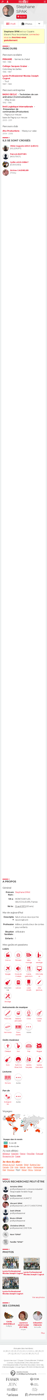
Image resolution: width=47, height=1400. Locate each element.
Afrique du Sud (8, 1165)
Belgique (6, 1154)
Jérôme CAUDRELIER (19, 170)
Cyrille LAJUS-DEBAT (19, 162)
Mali (4, 1170)
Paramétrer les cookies (27, 1365)
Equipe (21, 1360)
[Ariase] (12, 1394)
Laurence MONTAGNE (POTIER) (23, 1325)
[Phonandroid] (35, 1394)
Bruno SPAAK (16, 1218)
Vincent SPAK (16, 1203)
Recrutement (34, 1363)
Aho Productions (11, 131)
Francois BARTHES (18, 154)
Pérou (30, 1170)
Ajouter (23, 16)
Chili (11, 1167)
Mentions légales (8, 1367)
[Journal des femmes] (12, 1379)
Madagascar (38, 1167)
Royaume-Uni (8, 1156)
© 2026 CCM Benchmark (35, 1367)
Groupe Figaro (20, 1367)
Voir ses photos (38, 1297)
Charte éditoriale (30, 1360)
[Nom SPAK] (6, 1234)
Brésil (26, 1165)
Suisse (17, 1156)
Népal (24, 1170)
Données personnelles (11, 1365)
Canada (6, 1167)
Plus (42, 1333)
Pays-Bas (30, 1154)
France (22, 1154)
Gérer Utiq (39, 1365)
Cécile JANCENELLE (9, 1323)
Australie (19, 1165)
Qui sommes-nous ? (10, 1360)
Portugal (39, 1154)
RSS (27, 1363)
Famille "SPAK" (16, 1242)
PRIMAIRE (7, 59)
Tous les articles (19, 1363)
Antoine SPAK (16, 1187)
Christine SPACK (17, 1226)
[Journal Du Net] (12, 1384)
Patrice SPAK (16, 1196)
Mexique (10, 1170)
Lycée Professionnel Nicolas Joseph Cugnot (13, 1272)
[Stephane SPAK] (8, 10)
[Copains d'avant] (12, 1389)
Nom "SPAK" (15, 1234)
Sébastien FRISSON (37, 1324)
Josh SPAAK (15, 1211)
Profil (12, 24)
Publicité (40, 1360)
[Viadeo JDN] (35, 1389)
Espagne (15, 1154)
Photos (28, 24)
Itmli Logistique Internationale (18, 106)
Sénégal (37, 1170)
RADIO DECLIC (10, 94)
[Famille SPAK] (6, 1242)
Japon (29, 1167)
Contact (10, 1363)
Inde (16, 1167)
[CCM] (35, 1379)
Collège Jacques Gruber (15, 66)
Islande (23, 1167)
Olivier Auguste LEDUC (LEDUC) (24, 146)
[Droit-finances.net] (35, 1384)
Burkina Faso (35, 1165)
